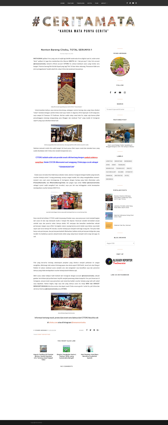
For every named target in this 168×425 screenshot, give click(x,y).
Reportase (46, 334)
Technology (120, 168)
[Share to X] (90, 330)
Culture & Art (111, 172)
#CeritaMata (39, 422)
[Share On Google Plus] (97, 330)
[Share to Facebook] (86, 330)
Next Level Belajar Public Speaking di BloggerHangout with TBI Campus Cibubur (120, 145)
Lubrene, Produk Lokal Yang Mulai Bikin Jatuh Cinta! (123, 206)
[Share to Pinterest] (94, 330)
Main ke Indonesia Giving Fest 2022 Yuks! (124, 216)
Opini (108, 164)
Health (129, 168)
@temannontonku (78, 322)
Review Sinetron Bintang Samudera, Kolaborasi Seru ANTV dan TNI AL (123, 197)
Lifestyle (109, 161)
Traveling (121, 164)
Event (40, 334)
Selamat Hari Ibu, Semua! (122, 225)
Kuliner (120, 172)
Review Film (110, 168)
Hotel (127, 175)
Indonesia (109, 179)
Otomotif (129, 172)
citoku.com (53, 322)
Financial (109, 175)
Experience (128, 161)
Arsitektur (118, 175)
